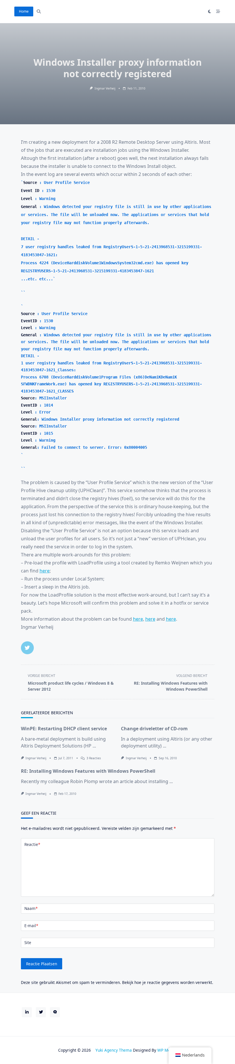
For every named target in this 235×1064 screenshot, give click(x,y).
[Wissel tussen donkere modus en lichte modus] (209, 11)
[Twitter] (41, 1012)
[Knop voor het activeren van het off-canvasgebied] (218, 11)
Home (24, 11)
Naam (31, 908)
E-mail (31, 925)
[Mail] (55, 1012)
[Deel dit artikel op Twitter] (27, 647)
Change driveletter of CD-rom (154, 728)
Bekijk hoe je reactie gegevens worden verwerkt (167, 982)
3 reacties (94, 758)
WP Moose (167, 1050)
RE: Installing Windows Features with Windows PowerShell (88, 771)
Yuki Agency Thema (113, 1050)
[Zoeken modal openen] (39, 11)
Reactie (32, 844)
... (94, 746)
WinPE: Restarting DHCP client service (64, 728)
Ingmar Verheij (105, 88)
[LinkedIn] (27, 1012)
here (45, 571)
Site (27, 942)
